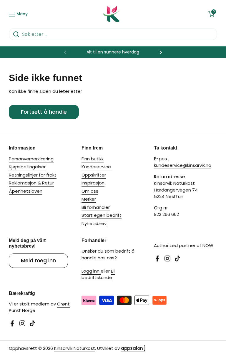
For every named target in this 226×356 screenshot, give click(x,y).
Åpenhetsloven (25, 191)
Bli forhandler (96, 207)
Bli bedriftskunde (98, 274)
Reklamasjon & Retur (31, 183)
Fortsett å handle (44, 111)
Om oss (90, 191)
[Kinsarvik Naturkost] (111, 14)
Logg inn (91, 271)
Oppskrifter (94, 175)
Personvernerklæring (31, 159)
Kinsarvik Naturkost (74, 348)
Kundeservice (96, 167)
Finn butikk (93, 159)
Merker (89, 199)
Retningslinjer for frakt (32, 175)
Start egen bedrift (102, 215)
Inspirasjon (93, 183)
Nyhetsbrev (94, 223)
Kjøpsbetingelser (27, 167)
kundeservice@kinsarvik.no (182, 165)
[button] (211, 14)
